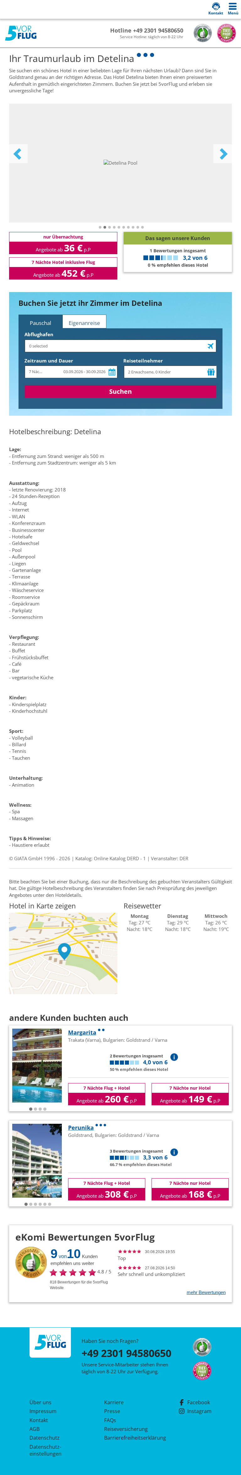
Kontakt (38, 1420)
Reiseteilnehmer (143, 360)
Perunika (81, 1127)
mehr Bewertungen (206, 1292)
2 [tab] (105, 227)
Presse (112, 1411)
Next (222, 153)
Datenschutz (44, 1437)
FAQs (110, 1420)
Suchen (120, 391)
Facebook (198, 1402)
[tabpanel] (120, 163)
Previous (18, 153)
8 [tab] (133, 227)
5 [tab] (119, 227)
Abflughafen (38, 334)
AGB (34, 1429)
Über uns (40, 1402)
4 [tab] (114, 227)
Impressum (42, 1411)
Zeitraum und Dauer (48, 360)
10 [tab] (142, 227)
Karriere (114, 1402)
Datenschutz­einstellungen (45, 1450)
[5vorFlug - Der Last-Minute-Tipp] (20, 33)
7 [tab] (128, 227)
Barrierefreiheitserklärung (127, 1437)
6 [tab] (123, 227)
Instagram (199, 1411)
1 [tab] (100, 227)
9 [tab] (138, 227)
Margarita (82, 1032)
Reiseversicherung (126, 1429)
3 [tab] (109, 227)
